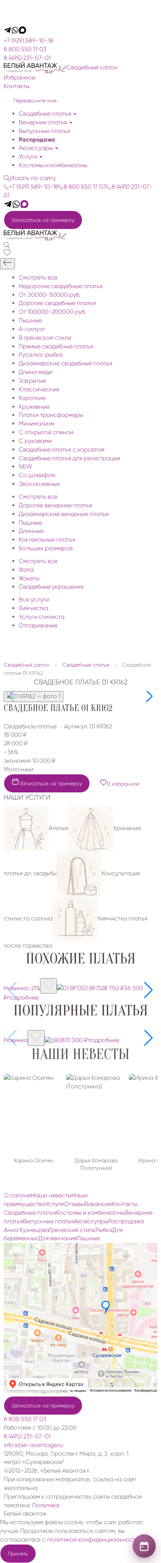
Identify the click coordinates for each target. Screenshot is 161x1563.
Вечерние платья (44, 122)
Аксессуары (36, 147)
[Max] (22, 31)
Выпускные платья (44, 130)
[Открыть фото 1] (33, 696)
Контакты (17, 86)
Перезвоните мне (35, 101)
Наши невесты (80, 1054)
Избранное (19, 77)
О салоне (17, 1195)
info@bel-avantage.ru (33, 1445)
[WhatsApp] (15, 31)
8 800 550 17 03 (25, 49)
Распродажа (37, 139)
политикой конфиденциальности (93, 1539)
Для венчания (57, 1238)
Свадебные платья (46, 113)
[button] (148, 696)
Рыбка (103, 1229)
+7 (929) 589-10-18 (28, 40)
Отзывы (74, 1203)
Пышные (88, 1238)
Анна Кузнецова (26, 1229)
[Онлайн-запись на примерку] (144, 1546)
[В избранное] (48, 986)
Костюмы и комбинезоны (53, 165)
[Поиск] (7, 244)
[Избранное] (7, 253)
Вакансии (98, 1203)
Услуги (29, 156)
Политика (45, 1505)
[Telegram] (7, 31)
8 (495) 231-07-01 (27, 57)
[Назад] (7, 263)
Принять (18, 1554)
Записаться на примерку (43, 220)
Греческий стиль (72, 1229)
